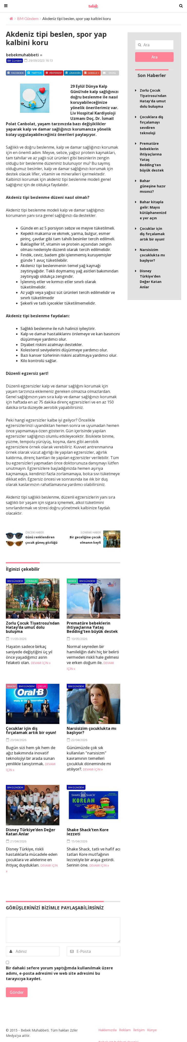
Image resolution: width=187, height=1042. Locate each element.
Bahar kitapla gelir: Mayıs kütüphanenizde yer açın (153, 210)
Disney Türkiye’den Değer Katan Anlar (30, 832)
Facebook (17, 72)
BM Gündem (27, 18)
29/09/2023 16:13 (40, 60)
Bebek (72, 580)
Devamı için (40, 663)
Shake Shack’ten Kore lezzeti (88, 832)
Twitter (37, 72)
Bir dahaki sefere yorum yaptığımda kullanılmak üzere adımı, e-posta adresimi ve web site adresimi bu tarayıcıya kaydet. (59, 973)
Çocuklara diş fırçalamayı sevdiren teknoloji (151, 125)
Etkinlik (31, 580)
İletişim (139, 1030)
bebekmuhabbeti (22, 55)
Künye (152, 1030)
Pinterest (55, 72)
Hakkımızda (107, 1030)
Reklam (125, 1030)
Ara (154, 57)
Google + (93, 72)
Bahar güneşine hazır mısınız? (153, 186)
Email (112, 72)
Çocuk (42, 686)
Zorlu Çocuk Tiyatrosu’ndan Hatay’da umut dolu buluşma (32, 627)
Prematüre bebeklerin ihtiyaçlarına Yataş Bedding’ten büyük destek (92, 627)
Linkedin (75, 72)
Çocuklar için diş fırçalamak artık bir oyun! (31, 730)
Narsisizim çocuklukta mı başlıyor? (91, 730)
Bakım (11, 686)
